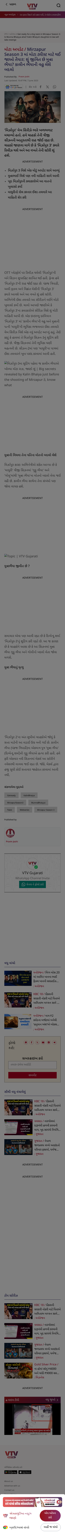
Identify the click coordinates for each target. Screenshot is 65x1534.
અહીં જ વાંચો (51, 1527)
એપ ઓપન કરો (50, 1515)
